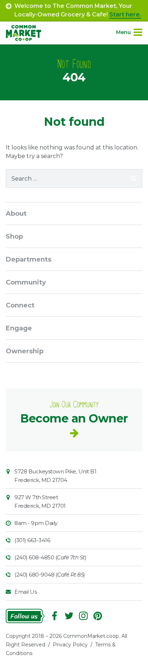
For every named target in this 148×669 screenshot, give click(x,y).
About (16, 214)
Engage (19, 328)
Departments (28, 259)
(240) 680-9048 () (49, 574)
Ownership (24, 351)
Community (26, 282)
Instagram (83, 616)
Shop (14, 236)
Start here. (125, 14)
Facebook (54, 616)
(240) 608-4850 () (50, 557)
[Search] (133, 178)
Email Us (25, 591)
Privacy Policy (70, 644)
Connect (20, 305)
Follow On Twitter (69, 616)
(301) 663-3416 (32, 540)
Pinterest (98, 616)
